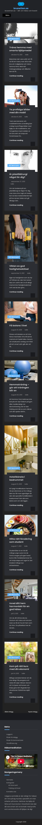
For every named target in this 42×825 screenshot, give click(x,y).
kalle (26, 55)
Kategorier (10, 783)
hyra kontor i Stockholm (21, 804)
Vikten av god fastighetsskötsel (19, 267)
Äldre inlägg (9, 712)
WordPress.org (11, 743)
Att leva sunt (14, 39)
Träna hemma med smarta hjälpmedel (20, 49)
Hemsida (9, 780)
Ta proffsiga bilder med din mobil (19, 111)
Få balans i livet (18, 325)
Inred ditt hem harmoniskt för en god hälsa (19, 606)
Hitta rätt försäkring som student (20, 540)
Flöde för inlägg (12, 737)
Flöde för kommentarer (14, 740)
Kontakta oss (11, 792)
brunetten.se (21, 8)
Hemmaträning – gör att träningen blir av (19, 387)
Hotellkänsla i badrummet (17, 478)
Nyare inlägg (32, 712)
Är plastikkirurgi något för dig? (18, 176)
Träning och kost (14, 788)
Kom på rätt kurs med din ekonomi (19, 668)
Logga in (9, 734)
